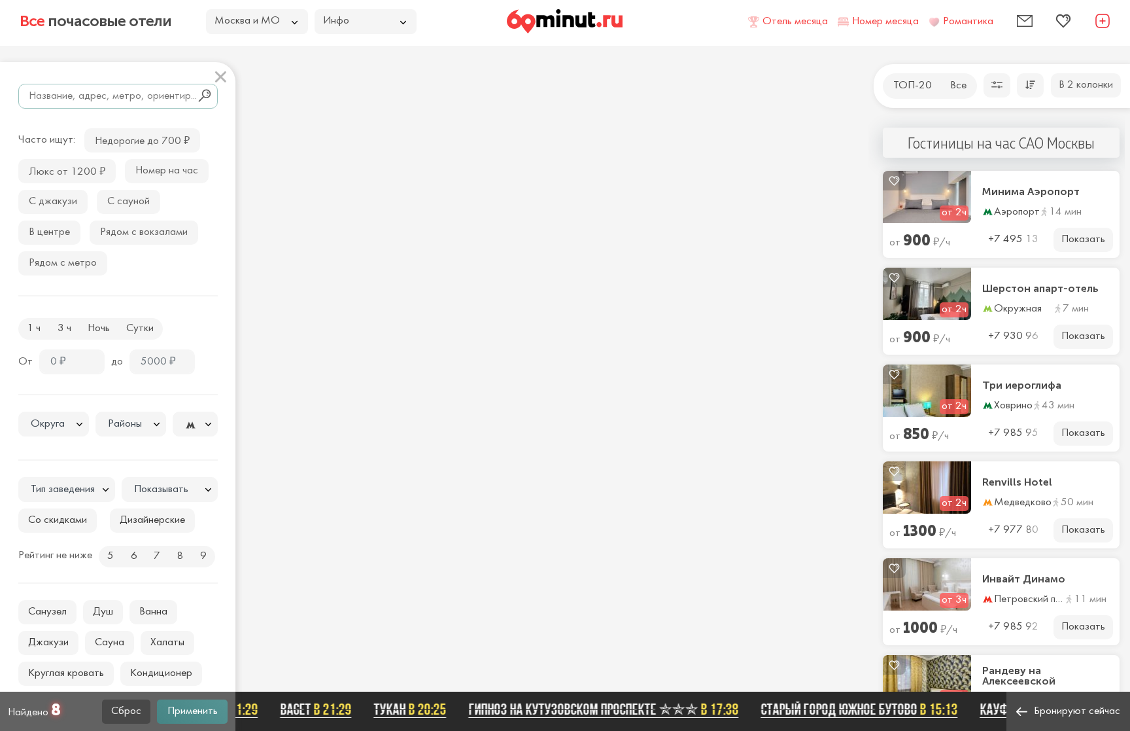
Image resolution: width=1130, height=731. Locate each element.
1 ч (34, 328)
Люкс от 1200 (67, 170)
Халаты (167, 642)
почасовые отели (95, 21)
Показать (1083, 239)
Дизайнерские (152, 520)
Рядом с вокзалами (144, 232)
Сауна (109, 642)
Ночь (99, 328)
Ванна (153, 612)
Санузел (47, 612)
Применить (192, 711)
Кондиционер (161, 673)
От (25, 362)
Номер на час (166, 171)
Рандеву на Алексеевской (1018, 676)
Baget (306, 709)
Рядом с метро (63, 263)
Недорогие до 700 (142, 140)
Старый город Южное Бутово (849, 709)
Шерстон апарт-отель (1040, 288)
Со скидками (57, 520)
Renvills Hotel (1017, 482)
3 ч (64, 328)
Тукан (400, 709)
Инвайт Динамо (1023, 579)
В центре (49, 232)
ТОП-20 (912, 85)
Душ (103, 612)
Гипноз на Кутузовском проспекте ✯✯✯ (594, 709)
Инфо (336, 21)
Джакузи (48, 642)
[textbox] (53, 424)
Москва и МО (247, 21)
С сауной (128, 201)
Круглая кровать (66, 673)
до (117, 362)
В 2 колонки (1086, 85)
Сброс (126, 711)
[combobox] (53, 424)
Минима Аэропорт (1031, 192)
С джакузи (53, 201)
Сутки (140, 328)
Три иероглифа (1021, 385)
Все (958, 85)
